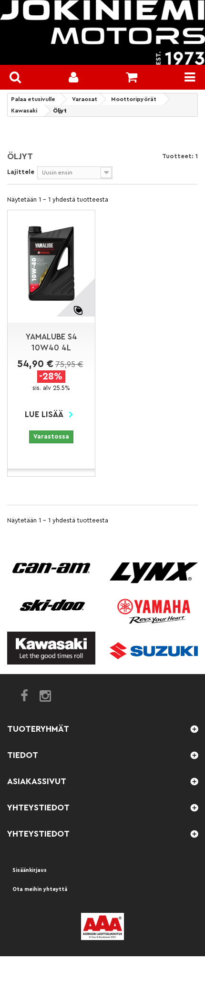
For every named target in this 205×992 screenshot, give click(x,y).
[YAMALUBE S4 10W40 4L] (51, 263)
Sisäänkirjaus (29, 870)
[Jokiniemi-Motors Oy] (102, 32)
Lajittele (20, 172)
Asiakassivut (36, 781)
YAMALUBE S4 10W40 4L (51, 342)
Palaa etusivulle (33, 99)
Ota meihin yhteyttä (39, 889)
